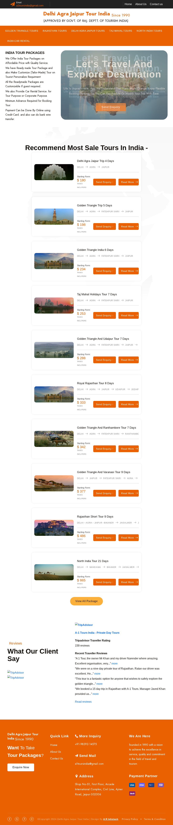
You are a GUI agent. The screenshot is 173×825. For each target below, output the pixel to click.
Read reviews (83, 701)
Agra (93, 167)
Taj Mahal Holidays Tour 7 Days (97, 294)
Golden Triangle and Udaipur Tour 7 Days (103, 338)
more (115, 663)
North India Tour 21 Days (92, 561)
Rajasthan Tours (55, 30)
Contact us (156, 4)
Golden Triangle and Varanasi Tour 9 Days (103, 472)
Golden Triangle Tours (21, 30)
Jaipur (105, 167)
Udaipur (120, 389)
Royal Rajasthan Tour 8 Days (95, 383)
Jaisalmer (126, 523)
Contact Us (56, 758)
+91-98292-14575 (86, 744)
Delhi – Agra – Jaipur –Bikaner (95, 523)
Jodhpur (136, 389)
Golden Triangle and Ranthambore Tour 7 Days (106, 427)
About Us (140, 4)
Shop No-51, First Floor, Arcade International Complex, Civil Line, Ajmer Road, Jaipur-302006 (99, 789)
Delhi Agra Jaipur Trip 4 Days (95, 161)
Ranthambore (133, 434)
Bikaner (111, 567)
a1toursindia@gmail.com (30, 5)
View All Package (86, 601)
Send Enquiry (111, 107)
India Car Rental (18, 41)
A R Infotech (110, 819)
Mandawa (95, 567)
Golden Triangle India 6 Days (95, 250)
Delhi (80, 167)
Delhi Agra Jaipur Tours (88, 30)
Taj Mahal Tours (120, 30)
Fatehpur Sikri (110, 211)
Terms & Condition (155, 819)
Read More (127, 182)
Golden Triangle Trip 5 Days (94, 205)
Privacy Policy (130, 819)
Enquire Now (21, 767)
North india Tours (149, 30)
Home (128, 4)
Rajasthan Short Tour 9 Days (95, 516)
